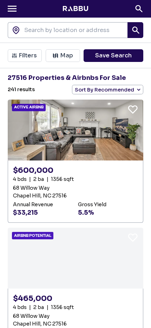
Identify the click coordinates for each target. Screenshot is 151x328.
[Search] (138, 8)
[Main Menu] (12, 8)
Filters (28, 55)
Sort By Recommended (104, 90)
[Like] (132, 109)
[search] (135, 30)
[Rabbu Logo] (75, 8)
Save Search (113, 55)
